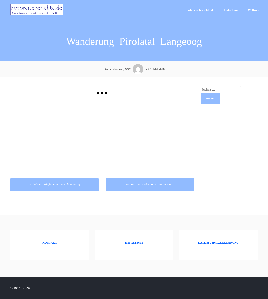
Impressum (134, 242)
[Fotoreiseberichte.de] (36, 14)
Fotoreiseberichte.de (200, 10)
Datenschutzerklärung (218, 242)
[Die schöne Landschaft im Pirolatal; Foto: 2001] (56, 133)
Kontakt (49, 242)
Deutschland (231, 10)
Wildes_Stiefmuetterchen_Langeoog (54, 184)
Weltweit (254, 10)
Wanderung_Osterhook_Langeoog (150, 184)
